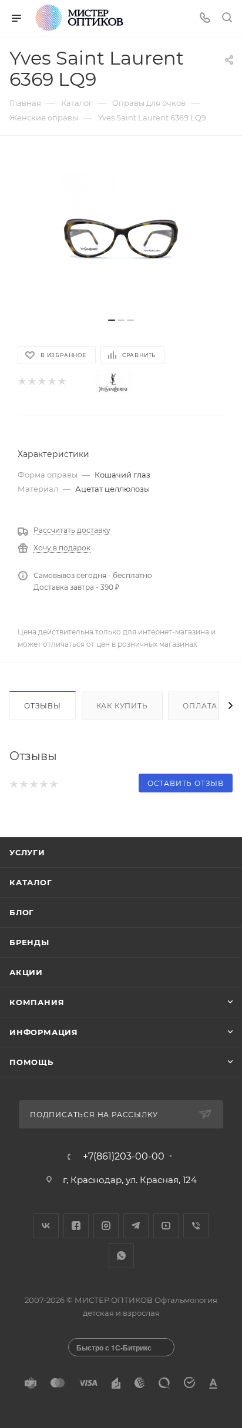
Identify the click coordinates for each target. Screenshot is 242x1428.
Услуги (27, 852)
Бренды (29, 942)
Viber (196, 1225)
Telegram (136, 1225)
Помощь (31, 1062)
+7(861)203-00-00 (123, 1156)
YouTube (166, 1225)
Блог (21, 912)
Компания (36, 1002)
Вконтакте (46, 1225)
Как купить (122, 705)
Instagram (106, 1225)
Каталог (30, 882)
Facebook (76, 1225)
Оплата (200, 705)
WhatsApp (121, 1255)
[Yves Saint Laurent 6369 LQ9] (121, 232)
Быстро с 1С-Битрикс (114, 1347)
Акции (26, 972)
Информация (43, 1032)
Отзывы (42, 705)
